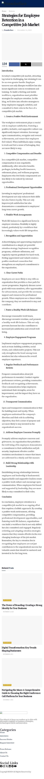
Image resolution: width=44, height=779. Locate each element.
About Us (3, 753)
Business (12, 11)
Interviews (4, 736)
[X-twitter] (7, 766)
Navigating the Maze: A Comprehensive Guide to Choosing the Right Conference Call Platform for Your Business (21, 693)
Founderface (8, 30)
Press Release (5, 749)
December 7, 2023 (8, 700)
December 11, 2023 (24, 30)
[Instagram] (4, 766)
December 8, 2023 (8, 654)
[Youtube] (15, 766)
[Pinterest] (12, 766)
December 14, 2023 (8, 612)
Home (4, 11)
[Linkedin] (9, 766)
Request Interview (7, 743)
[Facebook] (1, 766)
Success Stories (6, 739)
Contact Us (4, 756)
